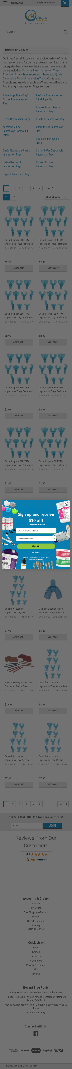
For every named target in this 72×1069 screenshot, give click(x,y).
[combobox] (35, 538)
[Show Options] (54, 538)
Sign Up (36, 546)
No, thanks (36, 552)
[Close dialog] (66, 504)
